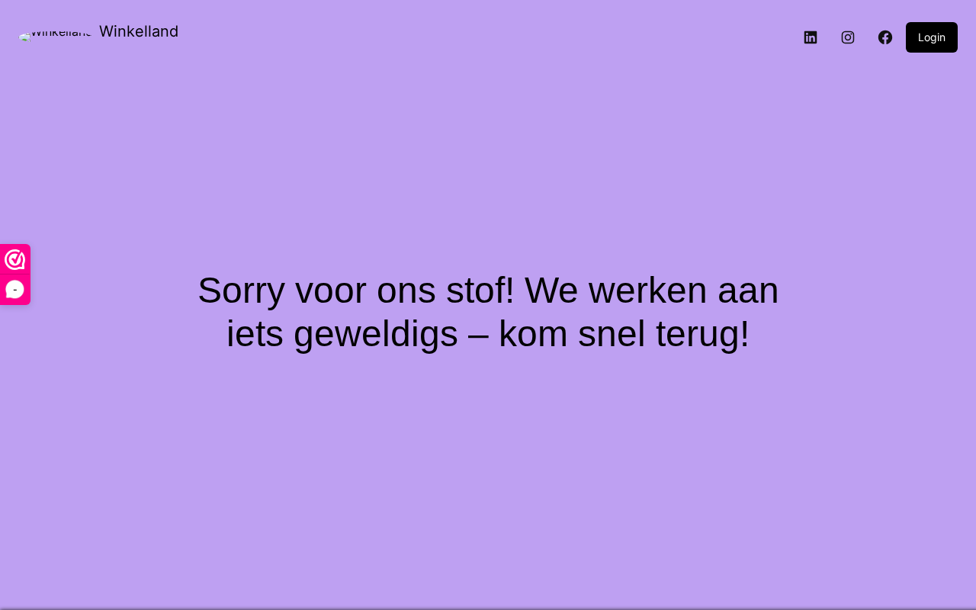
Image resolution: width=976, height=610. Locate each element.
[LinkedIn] (810, 37)
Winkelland (138, 31)
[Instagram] (848, 37)
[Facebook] (885, 37)
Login (932, 36)
